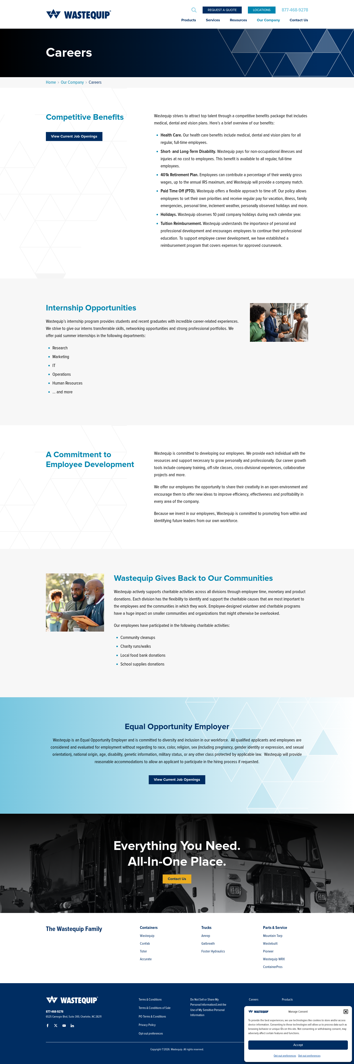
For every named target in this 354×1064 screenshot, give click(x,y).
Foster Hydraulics (213, 951)
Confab (145, 943)
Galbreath (208, 943)
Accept (298, 1045)
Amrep (205, 936)
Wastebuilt (270, 943)
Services (213, 20)
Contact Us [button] (177, 879)
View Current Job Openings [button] (74, 136)
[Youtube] (64, 1026)
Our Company (268, 20)
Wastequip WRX (274, 959)
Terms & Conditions (150, 999)
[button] (346, 1012)
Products (188, 20)
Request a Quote (222, 10)
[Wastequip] (78, 14)
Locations (261, 10)
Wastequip (147, 936)
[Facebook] (48, 1026)
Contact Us (299, 20)
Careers (253, 999)
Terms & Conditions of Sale (155, 1008)
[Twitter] (56, 1026)
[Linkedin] (72, 1026)
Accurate (146, 959)
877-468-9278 (295, 10)
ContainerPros (273, 967)
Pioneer (268, 951)
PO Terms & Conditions (153, 1016)
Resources (238, 20)
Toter (143, 951)
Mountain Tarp (273, 936)
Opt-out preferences (285, 1055)
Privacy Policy (147, 1025)
